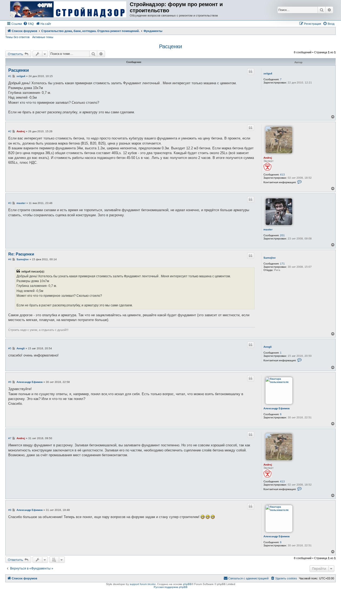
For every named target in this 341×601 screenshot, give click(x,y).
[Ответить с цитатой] (250, 71)
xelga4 (267, 73)
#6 (9, 381)
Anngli (267, 346)
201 (282, 235)
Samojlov (269, 257)
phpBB (187, 584)
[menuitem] (28, 24)
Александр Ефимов (276, 408)
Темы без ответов (17, 37)
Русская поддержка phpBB (171, 587)
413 (282, 174)
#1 (9, 76)
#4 (9, 259)
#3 (9, 203)
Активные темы (42, 37)
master (268, 229)
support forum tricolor (143, 584)
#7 (9, 438)
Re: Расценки (21, 254)
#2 (9, 131)
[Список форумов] (68, 9)
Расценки (170, 46)
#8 (9, 509)
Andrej (267, 157)
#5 (9, 348)
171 (282, 263)
